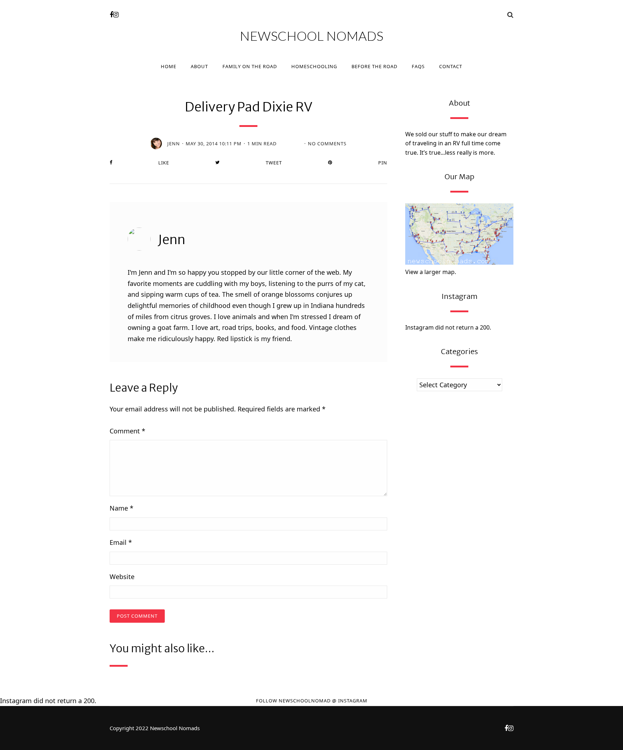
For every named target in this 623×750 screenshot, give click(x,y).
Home (168, 66)
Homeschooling (314, 66)
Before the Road (374, 66)
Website (122, 576)
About (199, 66)
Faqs (418, 66)
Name (121, 508)
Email (121, 542)
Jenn (173, 143)
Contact (450, 66)
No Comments (327, 143)
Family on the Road (249, 66)
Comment (127, 431)
